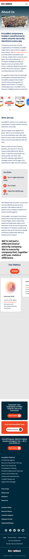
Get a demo (13, 448)
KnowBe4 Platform (20, 52)
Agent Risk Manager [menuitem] (8, 482)
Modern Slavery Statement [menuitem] (14, 544)
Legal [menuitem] (4, 537)
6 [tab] (17, 109)
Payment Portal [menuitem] (6, 519)
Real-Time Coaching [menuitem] (8, 465)
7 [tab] (19, 109)
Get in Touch (13, 415)
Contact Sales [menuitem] (6, 507)
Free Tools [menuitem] (5, 489)
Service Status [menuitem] (6, 511)
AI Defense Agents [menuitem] (8, 460)
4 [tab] (14, 109)
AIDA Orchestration (10, 302)
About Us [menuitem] (4, 500)
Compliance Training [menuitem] (8, 468)
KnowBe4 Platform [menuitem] (8, 457)
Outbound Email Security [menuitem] (10, 476)
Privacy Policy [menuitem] (12, 537)
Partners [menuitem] (4, 496)
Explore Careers (13, 429)
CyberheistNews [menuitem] (7, 523)
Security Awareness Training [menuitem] (11, 463)
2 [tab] (11, 109)
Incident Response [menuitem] (8, 479)
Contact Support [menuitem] (7, 515)
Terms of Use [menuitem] (22, 537)
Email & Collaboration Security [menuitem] (12, 471)
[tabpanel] (20, 102)
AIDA (22, 59)
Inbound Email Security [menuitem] (9, 474)
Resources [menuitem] (5, 493)
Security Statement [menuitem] (14, 540)
